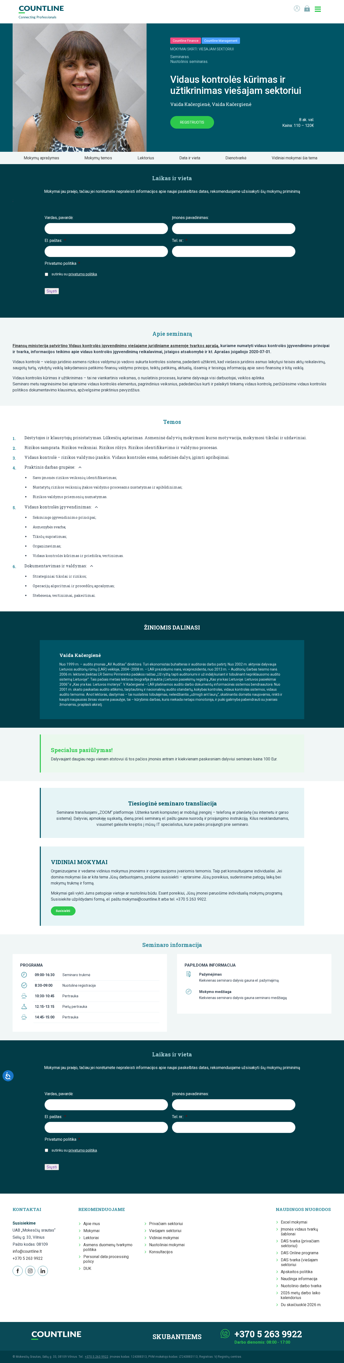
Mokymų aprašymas (43, 158)
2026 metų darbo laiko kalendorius (300, 1295)
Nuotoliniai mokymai (167, 1244)
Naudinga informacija (299, 1278)
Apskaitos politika (297, 1271)
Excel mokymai (294, 1222)
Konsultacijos (161, 1251)
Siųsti (52, 291)
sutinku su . (75, 274)
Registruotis (192, 122)
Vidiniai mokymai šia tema (296, 158)
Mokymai (91, 1230)
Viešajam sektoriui (165, 1230)
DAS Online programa (299, 1252)
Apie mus (91, 1223)
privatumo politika (82, 274)
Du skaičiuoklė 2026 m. (301, 1304)
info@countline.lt (27, 1251)
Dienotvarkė (237, 158)
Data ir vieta (191, 158)
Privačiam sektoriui (166, 1223)
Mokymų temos (99, 158)
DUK (87, 1268)
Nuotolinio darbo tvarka (301, 1285)
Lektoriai (91, 1237)
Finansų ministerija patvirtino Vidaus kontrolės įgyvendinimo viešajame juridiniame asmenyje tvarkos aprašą (115, 345)
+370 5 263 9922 (28, 1258)
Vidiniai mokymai (164, 1237)
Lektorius (147, 158)
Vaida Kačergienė (190, 104)
